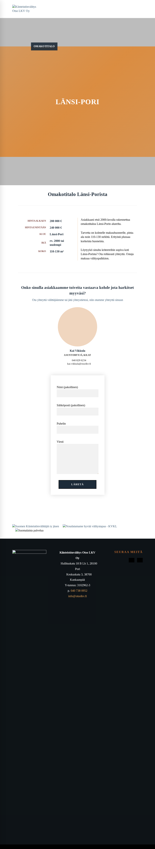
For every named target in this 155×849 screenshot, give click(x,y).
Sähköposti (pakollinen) (71, 405)
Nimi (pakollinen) (67, 387)
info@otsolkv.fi (77, 596)
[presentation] (77, 326)
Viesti (60, 441)
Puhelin (61, 423)
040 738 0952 (79, 590)
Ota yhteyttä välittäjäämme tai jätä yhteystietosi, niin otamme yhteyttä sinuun (77, 300)
